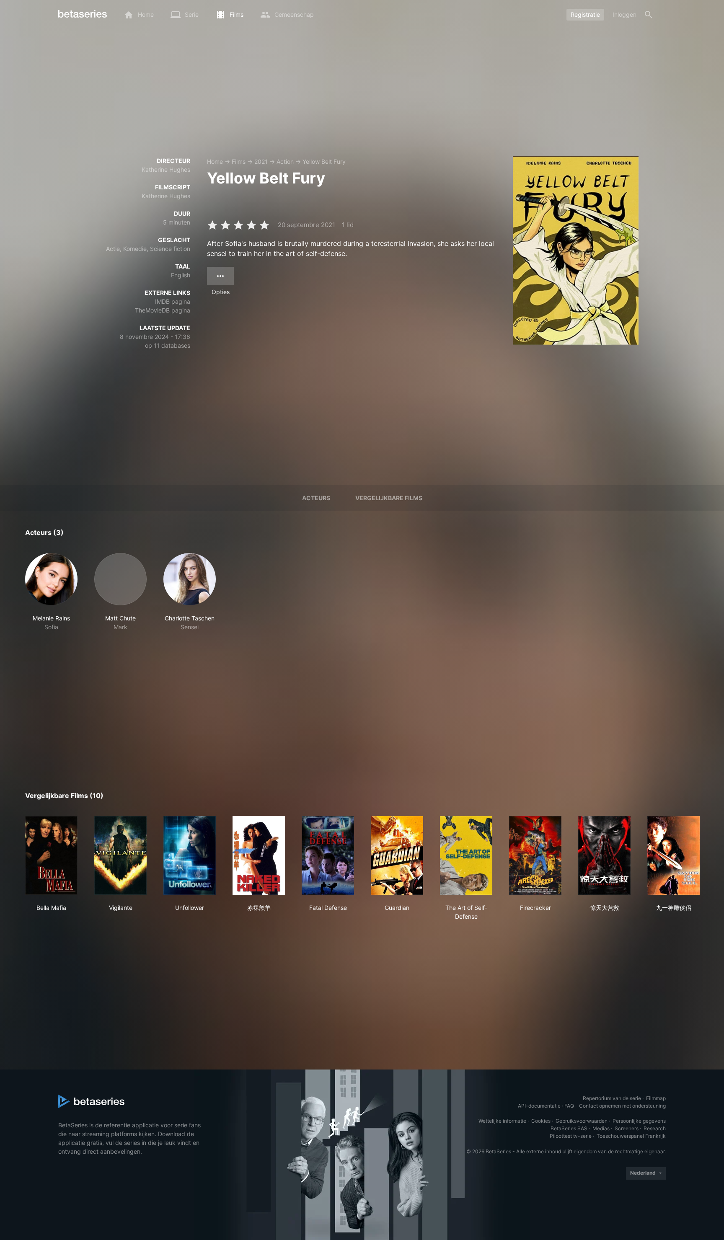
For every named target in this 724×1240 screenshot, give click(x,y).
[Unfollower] (189, 855)
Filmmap (656, 1098)
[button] (51, 592)
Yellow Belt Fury (324, 161)
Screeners (627, 1128)
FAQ (569, 1106)
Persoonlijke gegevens (639, 1121)
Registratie (585, 14)
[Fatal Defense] (328, 855)
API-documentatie (539, 1106)
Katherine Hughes (166, 169)
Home (215, 161)
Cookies (541, 1121)
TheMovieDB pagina (162, 310)
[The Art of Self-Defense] (466, 855)
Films (239, 161)
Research (655, 1128)
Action (285, 161)
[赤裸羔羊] (259, 855)
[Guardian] (397, 855)
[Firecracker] (535, 855)
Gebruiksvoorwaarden (582, 1121)
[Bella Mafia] (51, 855)
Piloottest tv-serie (571, 1136)
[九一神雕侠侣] (673, 855)
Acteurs (316, 497)
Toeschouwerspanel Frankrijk (631, 1136)
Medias (601, 1128)
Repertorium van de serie (612, 1098)
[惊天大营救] (604, 855)
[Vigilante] (120, 855)
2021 (261, 161)
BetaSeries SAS (569, 1128)
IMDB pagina (172, 301)
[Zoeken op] (649, 14)
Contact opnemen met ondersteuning (622, 1106)
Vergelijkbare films (388, 497)
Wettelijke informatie (502, 1121)
